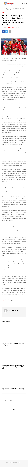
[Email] (12, 300)
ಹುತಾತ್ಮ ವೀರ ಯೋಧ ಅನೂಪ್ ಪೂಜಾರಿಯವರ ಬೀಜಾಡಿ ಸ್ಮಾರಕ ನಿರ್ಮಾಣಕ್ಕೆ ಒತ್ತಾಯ (13, 344)
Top (14, 464)
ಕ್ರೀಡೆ (2, 12)
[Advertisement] (14, 433)
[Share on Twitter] (6, 31)
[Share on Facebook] (3, 31)
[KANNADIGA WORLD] (9, 3)
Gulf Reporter (11, 27)
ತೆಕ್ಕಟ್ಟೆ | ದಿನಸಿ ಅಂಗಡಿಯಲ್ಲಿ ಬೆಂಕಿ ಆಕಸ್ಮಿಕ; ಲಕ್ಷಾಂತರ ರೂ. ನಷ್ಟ (13, 388)
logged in (9, 400)
